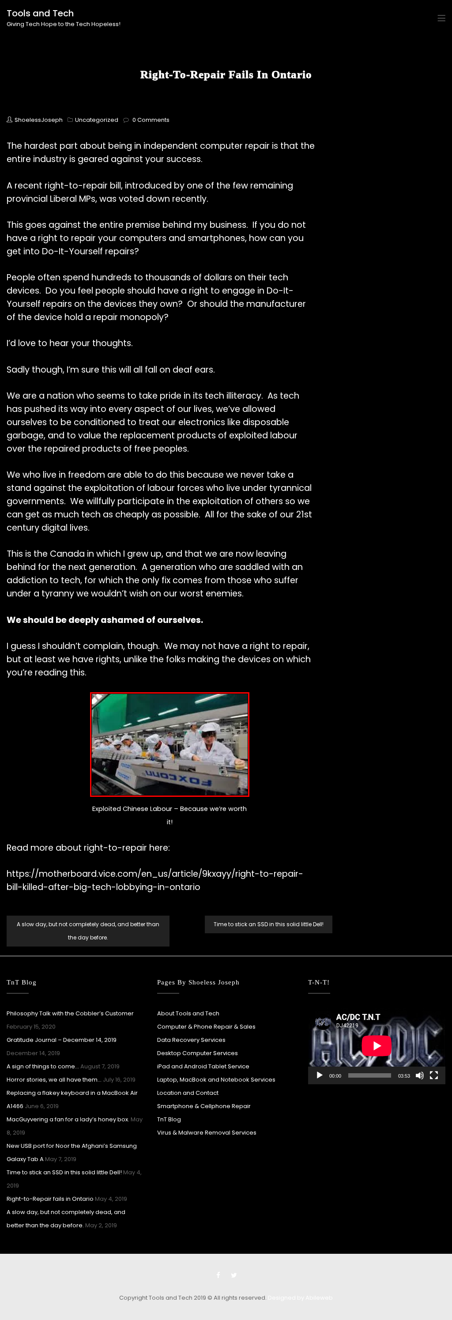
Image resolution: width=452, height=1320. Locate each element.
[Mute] (419, 1075)
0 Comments (151, 120)
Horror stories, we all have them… (54, 1079)
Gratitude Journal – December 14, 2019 (62, 1040)
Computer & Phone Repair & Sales (206, 1026)
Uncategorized (96, 120)
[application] (376, 1045)
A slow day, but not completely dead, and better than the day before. (88, 930)
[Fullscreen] (433, 1075)
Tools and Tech (40, 13)
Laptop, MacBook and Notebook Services (216, 1079)
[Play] (319, 1075)
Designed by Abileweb (300, 1298)
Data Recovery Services (191, 1040)
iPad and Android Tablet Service (203, 1066)
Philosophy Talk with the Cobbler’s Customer (70, 1013)
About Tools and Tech (188, 1013)
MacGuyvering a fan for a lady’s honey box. (68, 1119)
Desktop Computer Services (197, 1053)
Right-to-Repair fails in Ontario (50, 1199)
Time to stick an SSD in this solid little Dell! (269, 924)
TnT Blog (169, 1119)
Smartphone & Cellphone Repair (204, 1106)
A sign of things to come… (43, 1066)
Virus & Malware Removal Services (206, 1132)
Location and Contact (187, 1093)
